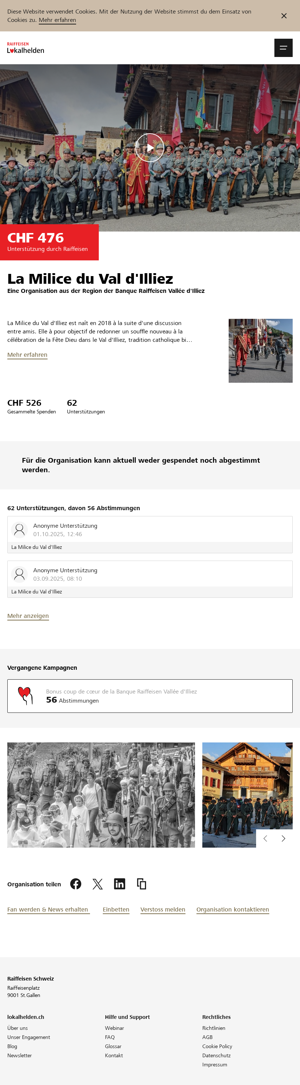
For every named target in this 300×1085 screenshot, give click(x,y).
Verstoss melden (162, 909)
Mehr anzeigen (28, 615)
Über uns (17, 1028)
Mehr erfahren (57, 19)
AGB (207, 1037)
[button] (283, 48)
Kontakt (114, 1055)
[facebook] (75, 884)
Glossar (113, 1046)
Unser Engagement (28, 1037)
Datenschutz (216, 1055)
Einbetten (116, 909)
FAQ (110, 1037)
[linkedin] (119, 884)
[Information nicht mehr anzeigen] (284, 15)
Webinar (114, 1028)
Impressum (214, 1064)
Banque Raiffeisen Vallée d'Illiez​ (160, 290)
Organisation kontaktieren (232, 909)
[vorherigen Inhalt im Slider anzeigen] (283, 838)
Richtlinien (213, 1028)
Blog (12, 1046)
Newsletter (19, 1055)
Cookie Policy (217, 1046)
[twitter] (97, 884)
